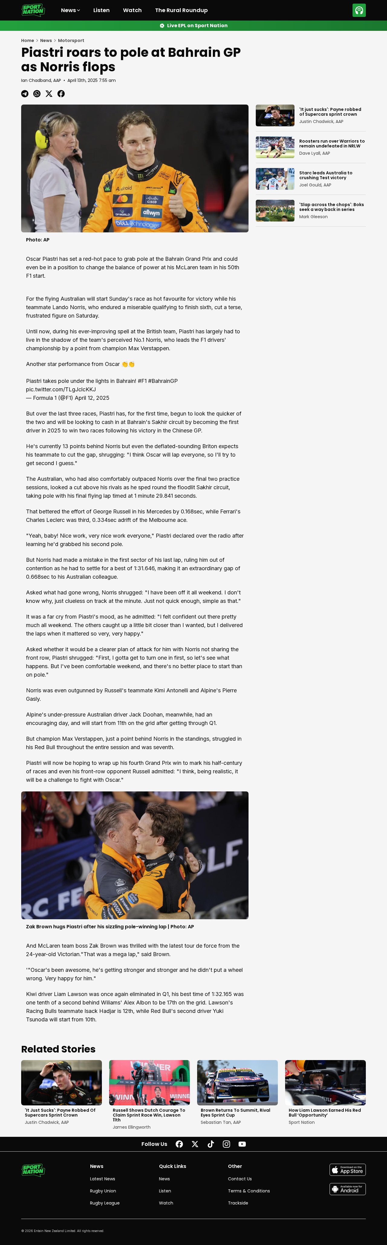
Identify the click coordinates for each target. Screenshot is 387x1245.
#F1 (142, 381)
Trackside (238, 1203)
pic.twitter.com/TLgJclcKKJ (61, 389)
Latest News (102, 1179)
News (164, 1179)
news (46, 40)
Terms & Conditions (249, 1191)
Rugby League (105, 1203)
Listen (101, 10)
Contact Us (240, 1179)
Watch (132, 10)
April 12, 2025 (92, 398)
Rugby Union (103, 1191)
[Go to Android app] (348, 1189)
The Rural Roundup (181, 10)
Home (27, 40)
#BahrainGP (163, 381)
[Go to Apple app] (348, 1170)
